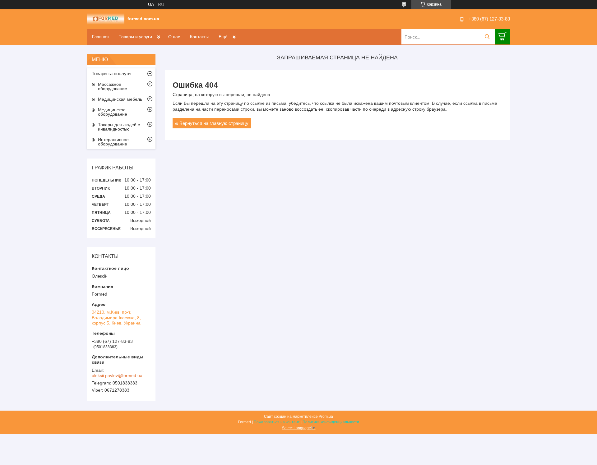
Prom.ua (326, 416)
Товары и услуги (135, 36)
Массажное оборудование (112, 86)
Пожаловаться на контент (277, 422)
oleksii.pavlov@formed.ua (117, 375)
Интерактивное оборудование (113, 141)
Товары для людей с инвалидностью (119, 126)
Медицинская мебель (120, 99)
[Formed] (105, 18)
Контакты (199, 36)
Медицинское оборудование (112, 112)
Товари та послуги (111, 73)
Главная (100, 36)
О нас (174, 36)
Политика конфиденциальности (331, 422)
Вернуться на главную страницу (213, 123)
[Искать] (487, 36)
